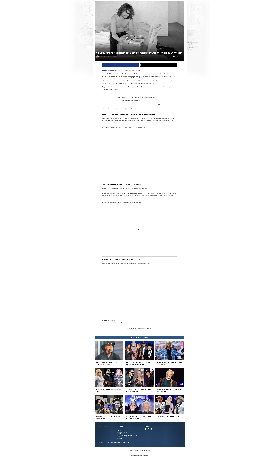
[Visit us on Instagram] (146, 429)
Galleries (130, 322)
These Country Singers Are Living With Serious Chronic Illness (107, 363)
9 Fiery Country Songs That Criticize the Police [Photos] (108, 417)
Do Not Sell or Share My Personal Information (127, 435)
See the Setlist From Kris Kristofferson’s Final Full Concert (169, 390)
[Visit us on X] (155, 429)
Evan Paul (101, 56)
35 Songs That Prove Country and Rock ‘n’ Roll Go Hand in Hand (138, 390)
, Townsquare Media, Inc (114, 442)
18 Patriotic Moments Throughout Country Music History (169, 363)
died (112, 70)
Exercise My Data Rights (122, 437)
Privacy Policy (120, 433)
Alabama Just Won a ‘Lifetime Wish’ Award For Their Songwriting (139, 417)
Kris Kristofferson (106, 70)
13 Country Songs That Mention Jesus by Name (108, 390)
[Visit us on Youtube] (149, 429)
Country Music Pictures (122, 322)
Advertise (119, 430)
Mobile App (119, 438)
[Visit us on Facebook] (152, 429)
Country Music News (112, 322)
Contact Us (119, 429)
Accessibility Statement (122, 432)
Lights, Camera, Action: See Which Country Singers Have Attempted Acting (139, 363)
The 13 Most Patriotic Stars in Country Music (168, 417)
